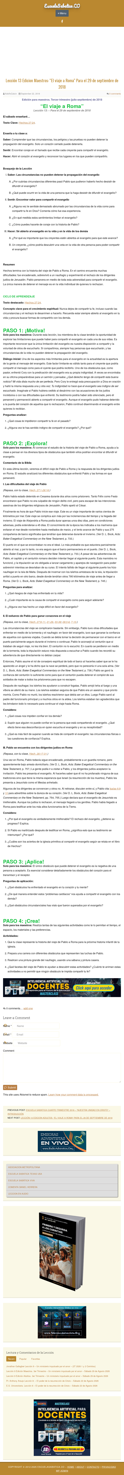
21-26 (50, 622)
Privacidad (109, 1466)
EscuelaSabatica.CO (62, 5)
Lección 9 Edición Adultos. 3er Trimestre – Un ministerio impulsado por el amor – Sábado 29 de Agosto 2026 (57, 1375)
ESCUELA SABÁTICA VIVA (21, 1180)
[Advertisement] (62, 53)
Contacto (93, 1466)
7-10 (73, 622)
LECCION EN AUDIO (18, 1193)
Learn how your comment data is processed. (73, 1094)
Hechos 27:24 (27, 122)
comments (115, 93)
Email (7, 1034)
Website (7, 1043)
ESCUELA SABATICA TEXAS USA (25, 1173)
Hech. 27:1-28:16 (39, 490)
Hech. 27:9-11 (37, 622)
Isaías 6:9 (115, 788)
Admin (62, 1470)
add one (28, 1008)
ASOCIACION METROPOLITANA (24, 1167)
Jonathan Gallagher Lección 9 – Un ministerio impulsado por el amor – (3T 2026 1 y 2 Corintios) (51, 1366)
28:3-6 (66, 622)
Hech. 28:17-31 (38, 754)
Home (70, 1466)
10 (6, 793)
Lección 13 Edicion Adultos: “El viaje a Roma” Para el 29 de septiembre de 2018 (66, 1117)
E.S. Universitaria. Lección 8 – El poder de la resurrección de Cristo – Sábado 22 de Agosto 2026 (51, 1385)
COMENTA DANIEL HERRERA (22, 1187)
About (81, 1466)
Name (7, 1026)
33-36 (58, 622)
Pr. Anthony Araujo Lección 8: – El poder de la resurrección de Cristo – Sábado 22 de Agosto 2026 (52, 1380)
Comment (8, 1050)
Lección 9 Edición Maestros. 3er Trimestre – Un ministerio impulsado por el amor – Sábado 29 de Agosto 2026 (58, 1371)
